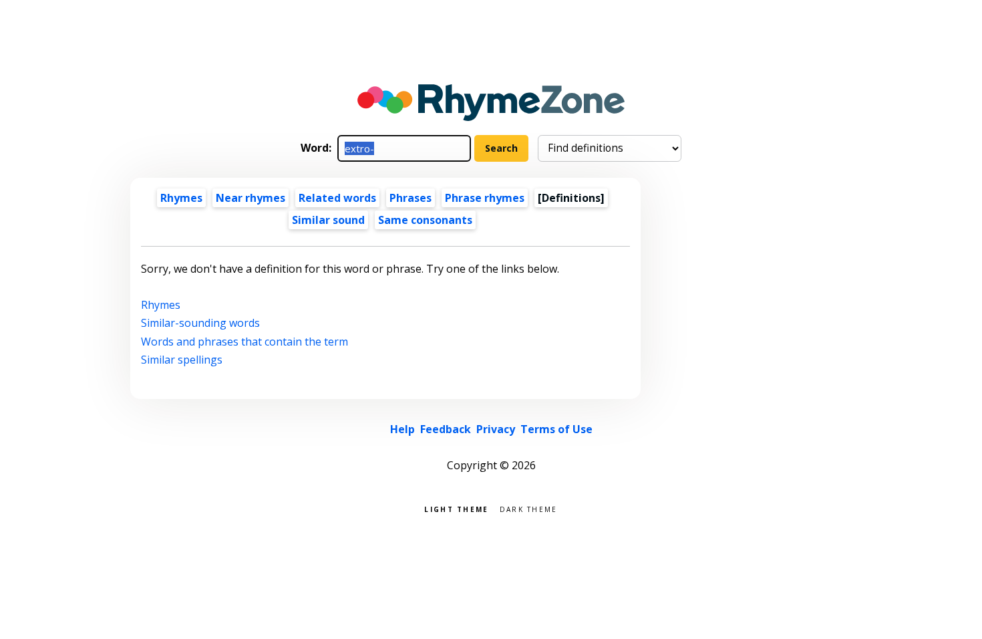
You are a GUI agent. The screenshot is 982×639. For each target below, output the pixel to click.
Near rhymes (250, 197)
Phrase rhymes (484, 197)
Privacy (495, 429)
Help (402, 429)
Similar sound (328, 220)
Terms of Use (556, 429)
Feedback (445, 429)
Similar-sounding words (200, 322)
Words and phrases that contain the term (244, 341)
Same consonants (425, 220)
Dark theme (529, 508)
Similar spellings (181, 359)
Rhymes (181, 197)
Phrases (410, 197)
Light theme (456, 508)
